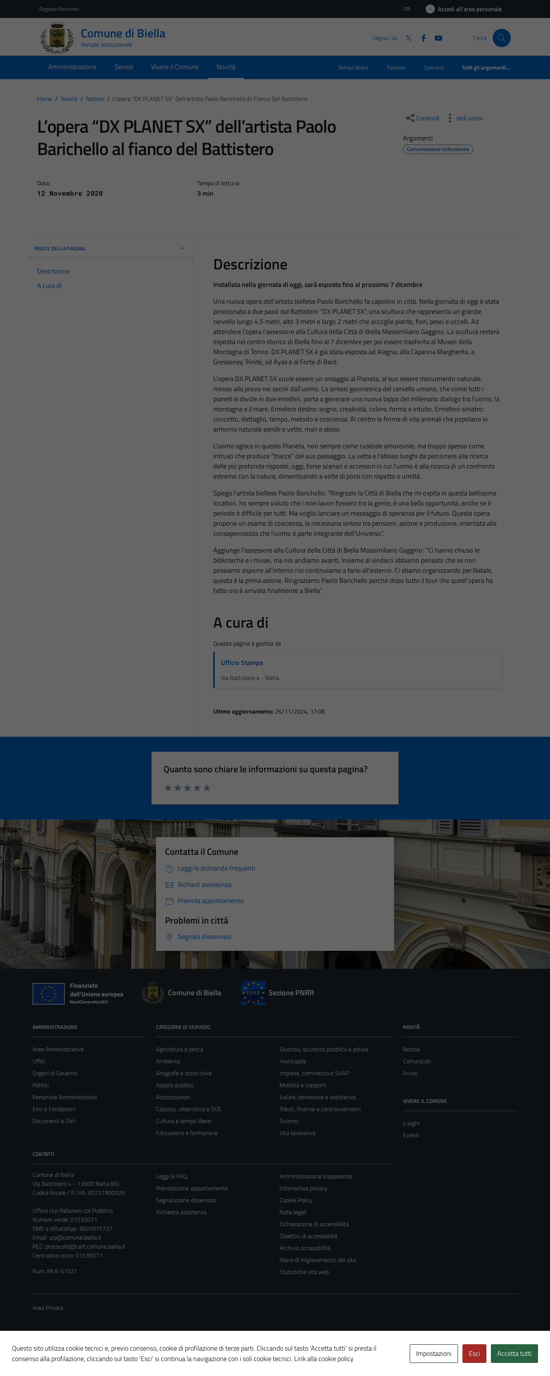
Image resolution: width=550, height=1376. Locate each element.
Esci (474, 1353)
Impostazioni (434, 1353)
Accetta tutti (514, 1353)
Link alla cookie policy (324, 1359)
